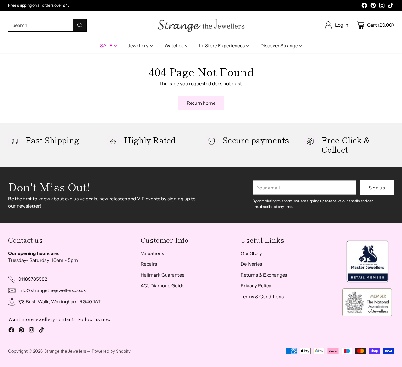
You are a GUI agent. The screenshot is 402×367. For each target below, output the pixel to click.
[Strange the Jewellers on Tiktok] (391, 6)
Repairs (149, 264)
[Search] (80, 25)
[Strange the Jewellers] (201, 25)
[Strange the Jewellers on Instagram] (382, 6)
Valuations (152, 253)
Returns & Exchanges (264, 275)
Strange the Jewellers (65, 351)
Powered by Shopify (111, 351)
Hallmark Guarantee (162, 275)
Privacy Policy (256, 286)
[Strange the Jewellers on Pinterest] (373, 6)
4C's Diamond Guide (162, 286)
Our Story (251, 253)
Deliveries (251, 264)
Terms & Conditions (262, 297)
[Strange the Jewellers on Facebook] (364, 6)
